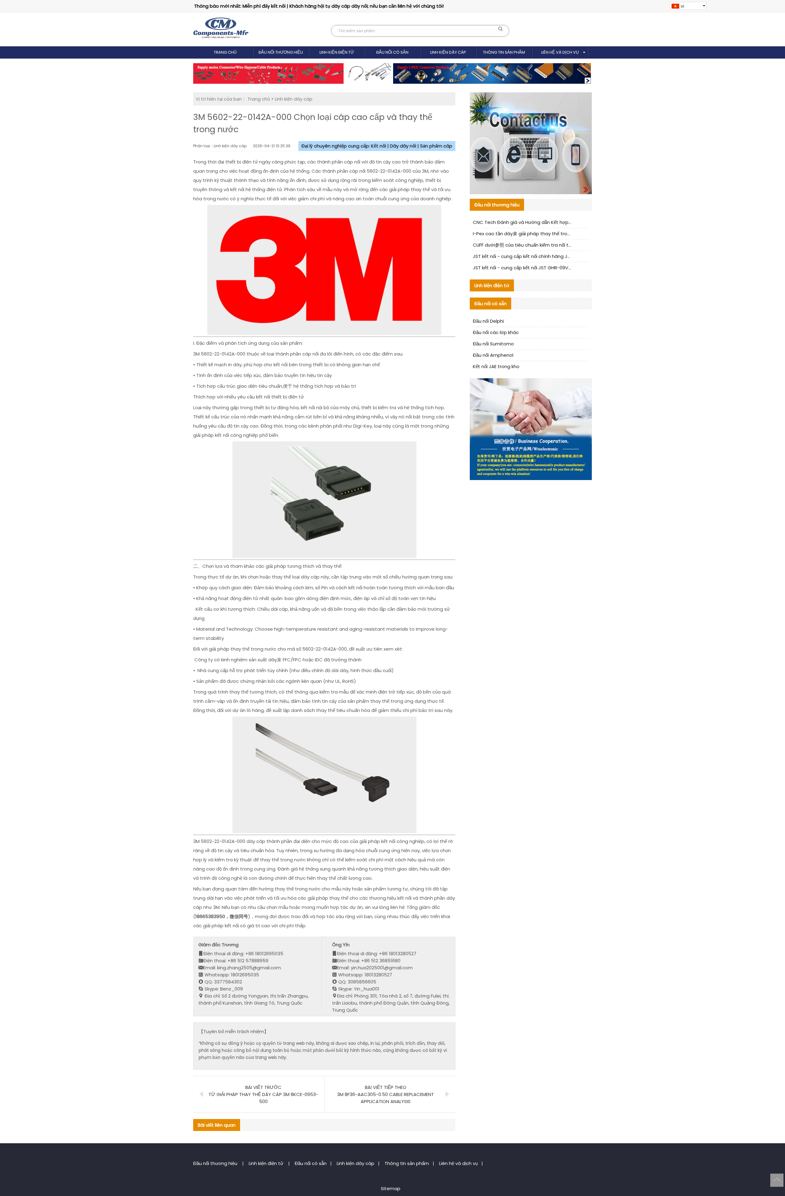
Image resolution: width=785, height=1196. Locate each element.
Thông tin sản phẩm (504, 52)
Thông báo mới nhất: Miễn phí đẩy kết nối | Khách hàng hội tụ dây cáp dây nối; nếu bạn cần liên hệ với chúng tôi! (319, 6)
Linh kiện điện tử (337, 52)
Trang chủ (225, 52)
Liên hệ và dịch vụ (560, 52)
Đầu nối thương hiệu (280, 52)
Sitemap (390, 1188)
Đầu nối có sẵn (392, 52)
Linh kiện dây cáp (448, 52)
